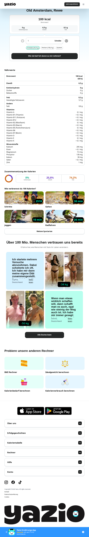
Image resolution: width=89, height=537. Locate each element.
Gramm (59, 48)
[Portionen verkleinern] (22, 40)
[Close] (6, 532)
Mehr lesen (31, 280)
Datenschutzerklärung (11, 494)
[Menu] (83, 4)
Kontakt (6, 492)
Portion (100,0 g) (48, 48)
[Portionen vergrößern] (66, 40)
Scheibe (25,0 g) (33, 48)
